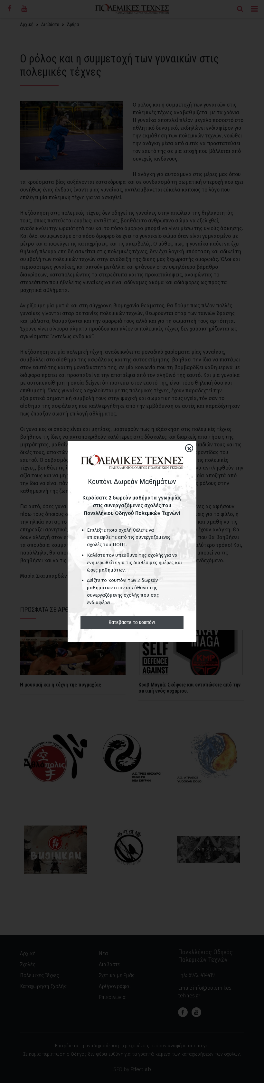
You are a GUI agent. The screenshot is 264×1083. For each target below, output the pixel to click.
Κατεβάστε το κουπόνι (132, 622)
